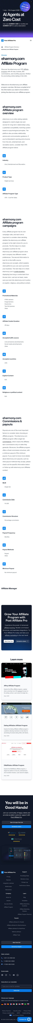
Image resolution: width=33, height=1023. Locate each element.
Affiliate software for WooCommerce (16, 925)
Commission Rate (8, 499)
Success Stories (8, 903)
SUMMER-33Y (7, 26)
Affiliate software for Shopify (16, 922)
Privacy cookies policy (8, 1013)
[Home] (2, 47)
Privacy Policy (27, 1010)
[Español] (8, 1004)
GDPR (18, 1013)
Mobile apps (8, 886)
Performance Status (24, 885)
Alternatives (8, 889)
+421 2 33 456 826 (9, 958)
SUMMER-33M (13, 24)
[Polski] (22, 1004)
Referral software (16, 931)
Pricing (8, 876)
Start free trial (16, 942)
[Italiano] (17, 1004)
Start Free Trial (9, 641)
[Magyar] (14, 1004)
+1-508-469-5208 (9, 964)
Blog (24, 897)
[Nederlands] (20, 1004)
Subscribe (16, 990)
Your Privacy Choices (18, 1015)
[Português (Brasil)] (25, 1004)
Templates (24, 900)
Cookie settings (26, 1013)
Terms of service (6, 1010)
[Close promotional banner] (31, 2)
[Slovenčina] (28, 1004)
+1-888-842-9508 (9, 961)
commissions (7, 442)
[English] (5, 1004)
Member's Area (25, 879)
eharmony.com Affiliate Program (9, 49)
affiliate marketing (11, 635)
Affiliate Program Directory (12, 47)
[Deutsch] (2, 1004)
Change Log (24, 882)
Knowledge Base (24, 875)
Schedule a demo (21, 641)
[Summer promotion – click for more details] (16, 18)
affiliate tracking (9, 628)
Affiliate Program (8, 907)
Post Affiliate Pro (16, 817)
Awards (8, 900)
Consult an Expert (16, 946)
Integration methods (8, 883)
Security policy (17, 1010)
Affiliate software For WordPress (16, 928)
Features (8, 880)
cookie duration (19, 271)
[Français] (11, 1004)
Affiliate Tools (16, 935)
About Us (8, 897)
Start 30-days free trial (16, 822)
